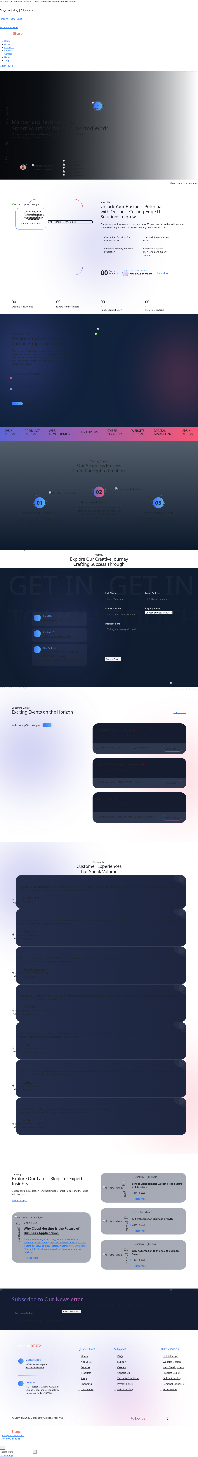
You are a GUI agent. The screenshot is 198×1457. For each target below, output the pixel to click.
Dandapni (29, 1007)
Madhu (27, 1082)
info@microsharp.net (11, 18)
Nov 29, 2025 (125, 782)
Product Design (171, 1372)
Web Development (173, 1367)
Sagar (26, 1044)
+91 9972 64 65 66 (9, 27)
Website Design (172, 1361)
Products (9, 47)
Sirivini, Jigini (31, 898)
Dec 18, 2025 (125, 816)
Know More (162, 273)
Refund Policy (125, 1389)
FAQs (120, 1356)
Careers (8, 53)
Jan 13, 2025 (139, 1193)
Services (8, 50)
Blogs (7, 57)
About (7, 44)
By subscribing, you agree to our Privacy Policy (39, 1320)
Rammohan (142, 747)
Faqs (7, 101)
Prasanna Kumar (145, 816)
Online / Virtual (106, 747)
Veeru (140, 782)
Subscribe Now (71, 1311)
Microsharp (36, 1417)
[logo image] (10, 1431)
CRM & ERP (87, 1389)
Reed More (32, 1257)
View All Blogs (19, 1200)
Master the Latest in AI (114, 729)
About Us (16, 403)
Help (7, 121)
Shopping (86, 1383)
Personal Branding (173, 1383)
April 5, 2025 (31, 1222)
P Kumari (29, 931)
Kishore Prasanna (34, 969)
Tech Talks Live (108, 798)
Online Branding (172, 1378)
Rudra (27, 1120)
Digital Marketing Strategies (118, 764)
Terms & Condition (128, 1378)
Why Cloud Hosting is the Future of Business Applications (51, 1230)
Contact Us (179, 712)
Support (7, 111)
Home (7, 40)
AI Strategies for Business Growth (152, 1218)
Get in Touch (6, 65)
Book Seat (171, 748)
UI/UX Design (170, 1356)
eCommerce (170, 1389)
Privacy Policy (125, 1383)
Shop (7, 60)
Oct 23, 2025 (125, 747)
